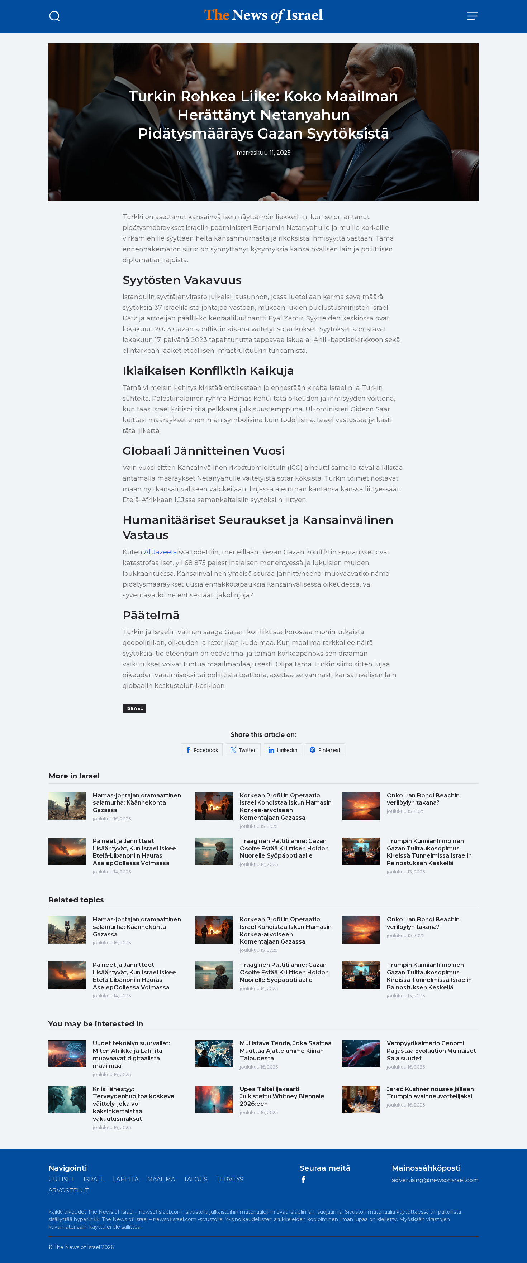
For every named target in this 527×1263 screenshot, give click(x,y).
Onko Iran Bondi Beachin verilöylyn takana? (423, 799)
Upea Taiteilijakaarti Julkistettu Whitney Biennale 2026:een (282, 1097)
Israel (134, 708)
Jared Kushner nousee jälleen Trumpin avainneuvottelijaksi (430, 1093)
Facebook (206, 750)
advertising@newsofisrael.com (435, 1180)
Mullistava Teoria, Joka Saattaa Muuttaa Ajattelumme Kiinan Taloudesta (286, 1051)
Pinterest (329, 750)
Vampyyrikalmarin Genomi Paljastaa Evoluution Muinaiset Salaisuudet (431, 1051)
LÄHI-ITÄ (126, 1179)
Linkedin (287, 750)
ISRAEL (94, 1179)
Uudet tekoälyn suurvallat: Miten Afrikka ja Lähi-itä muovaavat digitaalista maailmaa (131, 1054)
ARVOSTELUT (68, 1190)
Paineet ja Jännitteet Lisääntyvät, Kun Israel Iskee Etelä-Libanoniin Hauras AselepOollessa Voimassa (134, 852)
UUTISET (61, 1179)
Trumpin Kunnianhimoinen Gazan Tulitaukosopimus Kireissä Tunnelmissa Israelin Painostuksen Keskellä (429, 852)
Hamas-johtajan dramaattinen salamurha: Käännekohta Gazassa (137, 803)
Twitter (247, 750)
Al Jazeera (160, 552)
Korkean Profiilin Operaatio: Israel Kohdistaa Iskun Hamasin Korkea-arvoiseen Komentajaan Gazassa (286, 806)
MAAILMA (161, 1179)
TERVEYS (229, 1179)
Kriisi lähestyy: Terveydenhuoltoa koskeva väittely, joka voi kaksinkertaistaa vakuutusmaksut (133, 1104)
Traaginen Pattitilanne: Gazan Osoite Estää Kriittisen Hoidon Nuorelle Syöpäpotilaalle (284, 848)
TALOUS (196, 1179)
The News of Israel (77, 1247)
